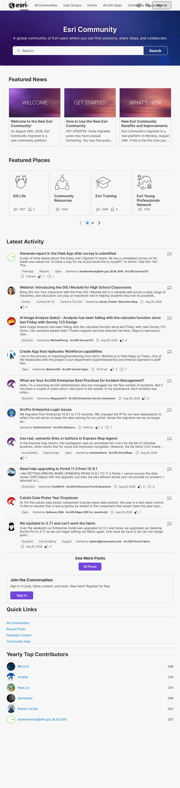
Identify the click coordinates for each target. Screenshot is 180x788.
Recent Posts (16, 629)
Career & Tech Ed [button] (71, 301)
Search (155, 50)
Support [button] (67, 541)
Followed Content (19, 635)
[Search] (148, 5)
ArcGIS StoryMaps (121, 452)
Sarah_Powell (108, 301)
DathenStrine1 (42, 427)
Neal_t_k (24, 687)
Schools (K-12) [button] (45, 301)
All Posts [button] (90, 566)
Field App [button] (27, 271)
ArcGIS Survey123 (136, 271)
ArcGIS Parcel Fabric (137, 541)
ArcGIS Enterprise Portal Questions (88, 486)
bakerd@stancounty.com (105, 541)
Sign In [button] (22, 595)
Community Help (18, 641)
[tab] (87, 223)
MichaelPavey (59, 340)
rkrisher (23, 677)
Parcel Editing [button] (47, 541)
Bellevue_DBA (55, 512)
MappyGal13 (58, 398)
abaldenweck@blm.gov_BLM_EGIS (101, 271)
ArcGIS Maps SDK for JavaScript (87, 512)
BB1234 (23, 666)
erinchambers (98, 452)
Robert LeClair (28, 708)
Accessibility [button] (30, 452)
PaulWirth (58, 486)
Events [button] (26, 301)
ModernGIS (53, 369)
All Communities (18, 623)
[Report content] (169, 254)
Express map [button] (51, 452)
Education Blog (127, 301)
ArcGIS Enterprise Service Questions (91, 398)
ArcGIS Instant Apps (75, 369)
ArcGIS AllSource (64, 427)
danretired (25, 698)
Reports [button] (44, 271)
